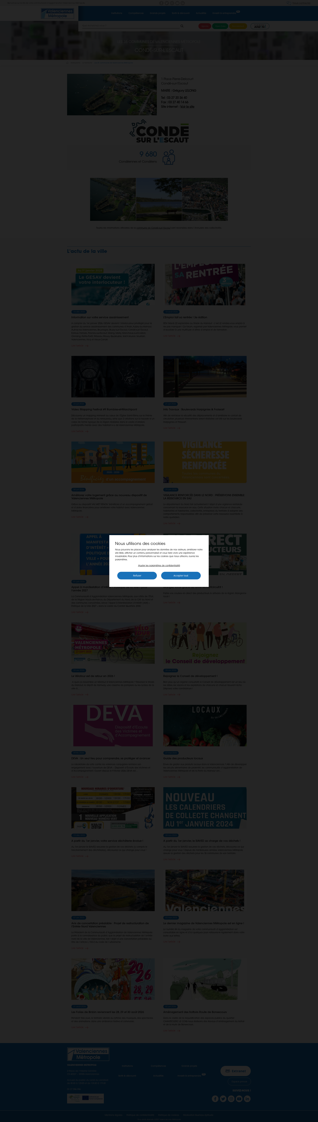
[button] (159, 566)
